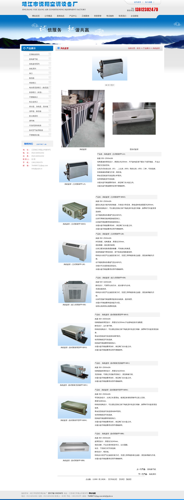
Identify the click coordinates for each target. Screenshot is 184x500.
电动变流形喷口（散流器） (39, 88)
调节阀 (31, 121)
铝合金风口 (33, 102)
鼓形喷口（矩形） (36, 92)
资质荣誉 (97, 16)
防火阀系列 (33, 116)
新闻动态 (60, 16)
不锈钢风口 (33, 97)
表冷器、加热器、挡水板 (38, 107)
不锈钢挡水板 (34, 135)
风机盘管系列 (34, 64)
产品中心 (73, 16)
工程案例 (85, 16)
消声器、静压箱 (35, 111)
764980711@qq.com (39, 166)
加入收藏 (148, 2)
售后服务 (110, 16)
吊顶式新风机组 (35, 125)
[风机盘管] (109, 80)
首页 (138, 48)
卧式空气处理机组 (36, 130)
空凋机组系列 (34, 54)
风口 (31, 73)
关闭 (121, 479)
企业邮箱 (134, 16)
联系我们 (122, 16)
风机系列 (32, 69)
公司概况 (48, 16)
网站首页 (36, 16)
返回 (128, 479)
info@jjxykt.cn (36, 169)
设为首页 (137, 2)
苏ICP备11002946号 (55, 493)
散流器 (31, 78)
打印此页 (112, 479)
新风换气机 (33, 59)
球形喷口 (32, 83)
